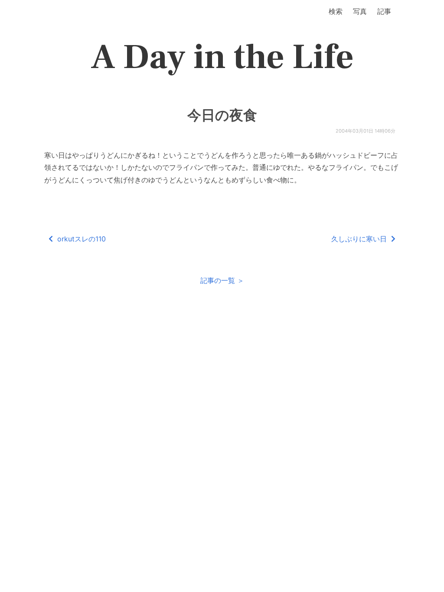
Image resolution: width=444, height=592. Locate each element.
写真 (360, 11)
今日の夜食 (222, 115)
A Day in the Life (222, 57)
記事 (384, 11)
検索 (336, 11)
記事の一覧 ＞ (222, 280)
